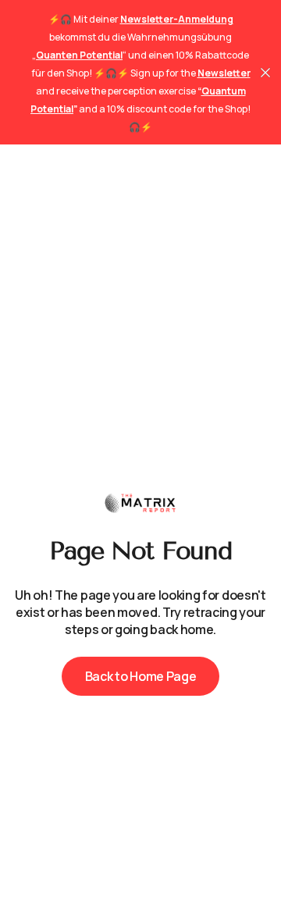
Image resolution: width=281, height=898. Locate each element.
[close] (265, 72)
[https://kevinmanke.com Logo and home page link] (140, 503)
